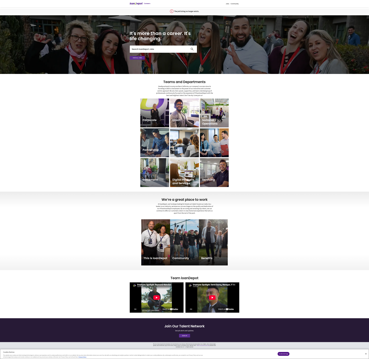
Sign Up (184, 336)
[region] (184, 354)
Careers (147, 3)
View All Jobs (137, 58)
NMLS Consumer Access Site (203, 345)
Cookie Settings (283, 354)
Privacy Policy (82, 357)
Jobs (227, 4)
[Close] (366, 354)
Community (235, 4)
